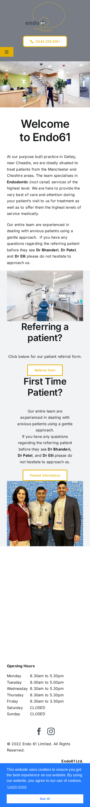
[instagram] (51, 731)
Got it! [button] (45, 799)
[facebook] (39, 731)
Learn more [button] (17, 787)
